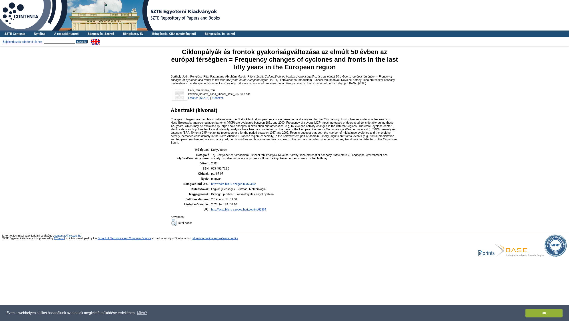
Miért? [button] (142, 313)
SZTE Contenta (14, 33)
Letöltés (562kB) (198, 98)
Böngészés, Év (133, 33)
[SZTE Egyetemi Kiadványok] (284, 15)
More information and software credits (215, 238)
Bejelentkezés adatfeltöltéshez (22, 41)
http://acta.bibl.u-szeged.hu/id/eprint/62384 (238, 209)
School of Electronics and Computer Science (124, 238)
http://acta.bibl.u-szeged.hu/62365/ (233, 184)
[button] (173, 222)
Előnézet (217, 98)
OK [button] (544, 313)
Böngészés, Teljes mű (220, 33)
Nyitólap (39, 33)
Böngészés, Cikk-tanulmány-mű (174, 33)
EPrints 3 (59, 238)
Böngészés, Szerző (101, 33)
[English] (95, 40)
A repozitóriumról (66, 33)
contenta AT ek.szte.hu (67, 235)
